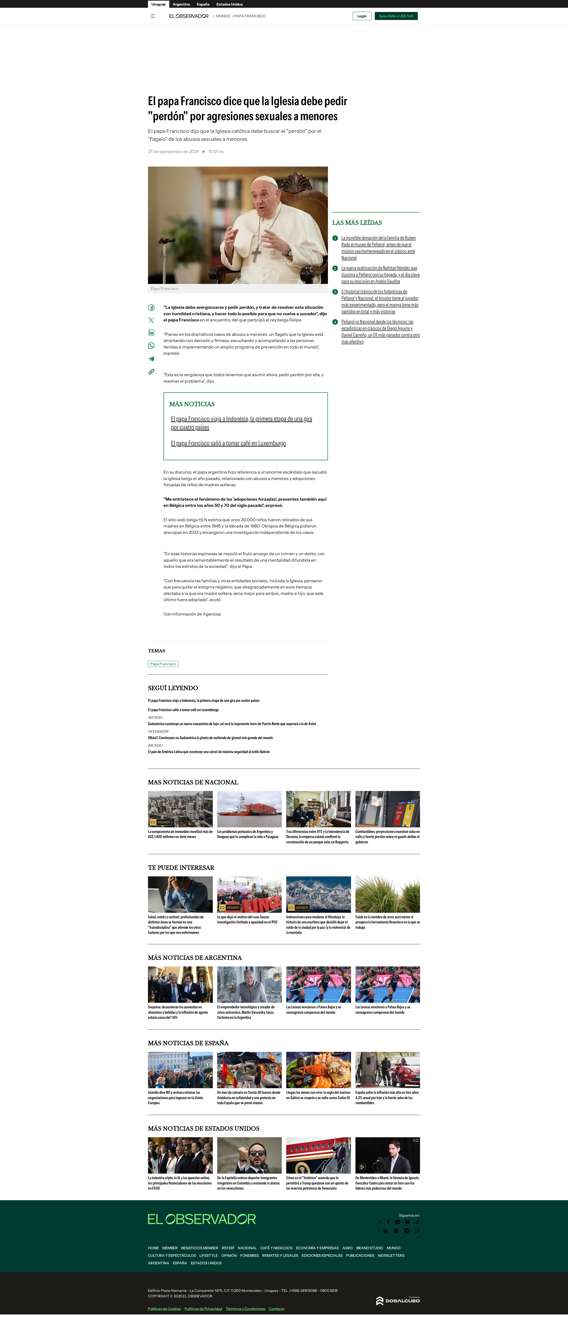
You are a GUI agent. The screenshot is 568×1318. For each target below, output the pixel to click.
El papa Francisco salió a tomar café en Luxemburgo (183, 710)
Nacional (247, 1248)
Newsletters (391, 1255)
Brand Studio (369, 1248)
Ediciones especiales (322, 1255)
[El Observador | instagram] (397, 1222)
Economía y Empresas (317, 1248)
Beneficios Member (199, 1248)
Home (153, 1248)
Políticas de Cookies (164, 1308)
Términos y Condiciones (245, 1308)
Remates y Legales (280, 1255)
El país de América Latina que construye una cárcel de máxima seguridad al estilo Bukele (209, 752)
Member (170, 1248)
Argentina (181, 4)
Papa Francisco (163, 664)
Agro (347, 1248)
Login (362, 16)
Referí (228, 1248)
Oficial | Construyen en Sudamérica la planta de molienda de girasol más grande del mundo (210, 738)
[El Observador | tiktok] (417, 1222)
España (203, 4)
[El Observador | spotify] (396, 1230)
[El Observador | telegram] (406, 1230)
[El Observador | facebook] (388, 1222)
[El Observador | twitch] (417, 1230)
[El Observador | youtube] (407, 1222)
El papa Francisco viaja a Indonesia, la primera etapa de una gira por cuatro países (203, 700)
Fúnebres (249, 1255)
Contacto (276, 1308)
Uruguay (159, 4)
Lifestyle (208, 1255)
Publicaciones (360, 1255)
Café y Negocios (276, 1248)
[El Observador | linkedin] (385, 1230)
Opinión (229, 1255)
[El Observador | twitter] (379, 1222)
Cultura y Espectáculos (172, 1255)
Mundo (223, 16)
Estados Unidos (230, 4)
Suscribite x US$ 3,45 (396, 16)
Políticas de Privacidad (203, 1308)
